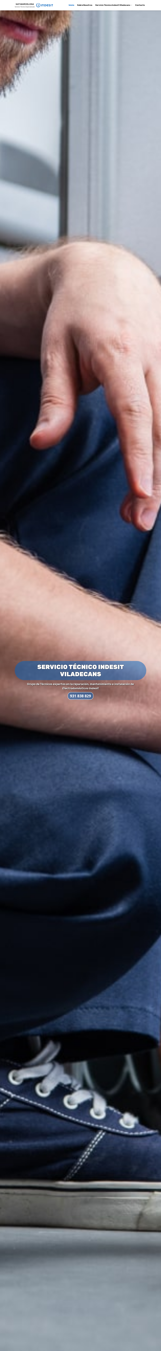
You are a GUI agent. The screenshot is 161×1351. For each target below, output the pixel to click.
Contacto (140, 5)
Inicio (71, 5)
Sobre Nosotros (84, 5)
